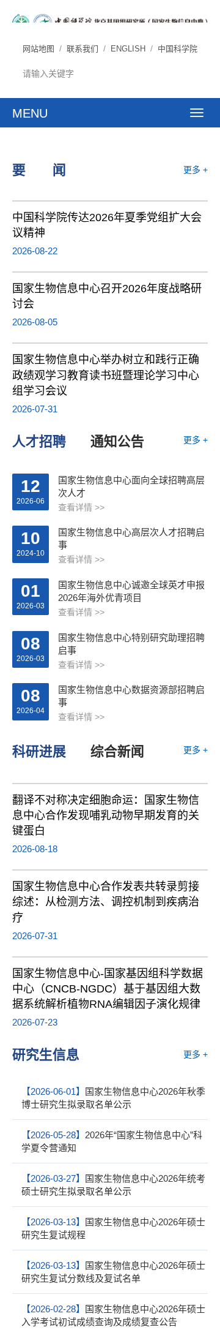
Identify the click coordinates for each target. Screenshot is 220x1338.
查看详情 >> (81, 507)
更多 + (195, 170)
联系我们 (82, 48)
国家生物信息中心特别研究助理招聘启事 (131, 644)
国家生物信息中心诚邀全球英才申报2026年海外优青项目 (131, 591)
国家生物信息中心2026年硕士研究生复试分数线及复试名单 (113, 1271)
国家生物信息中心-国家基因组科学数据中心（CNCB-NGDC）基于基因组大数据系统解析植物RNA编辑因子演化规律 (107, 988)
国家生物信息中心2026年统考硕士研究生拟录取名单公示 (113, 1184)
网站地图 (38, 48)
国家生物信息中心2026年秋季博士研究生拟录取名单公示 (113, 1097)
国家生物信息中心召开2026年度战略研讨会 (107, 296)
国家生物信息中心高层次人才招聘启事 (131, 538)
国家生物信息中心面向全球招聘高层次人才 (131, 486)
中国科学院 (177, 48)
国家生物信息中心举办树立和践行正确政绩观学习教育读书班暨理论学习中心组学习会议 (105, 374)
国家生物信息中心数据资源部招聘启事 (131, 696)
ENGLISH (128, 48)
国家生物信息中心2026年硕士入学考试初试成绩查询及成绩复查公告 (113, 1315)
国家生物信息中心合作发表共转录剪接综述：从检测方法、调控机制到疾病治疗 (105, 901)
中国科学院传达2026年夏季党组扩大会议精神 (107, 225)
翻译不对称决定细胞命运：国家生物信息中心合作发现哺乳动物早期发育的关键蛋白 (105, 815)
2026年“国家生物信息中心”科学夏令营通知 (111, 1141)
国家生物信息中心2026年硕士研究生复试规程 (113, 1228)
